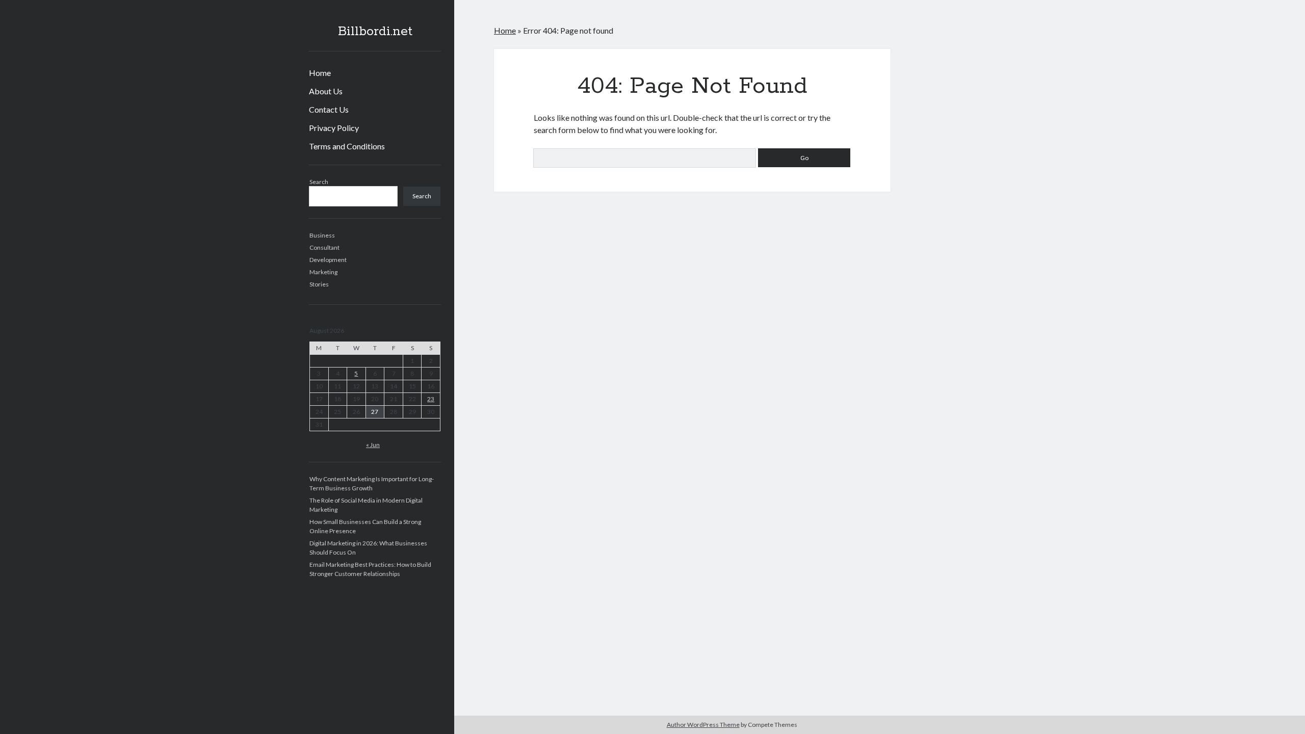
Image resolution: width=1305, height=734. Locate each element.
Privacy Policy (334, 128)
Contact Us (329, 109)
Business (322, 235)
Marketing (323, 272)
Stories (319, 284)
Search (318, 182)
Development (328, 260)
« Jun (373, 445)
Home (320, 72)
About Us (326, 91)
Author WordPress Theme (703, 724)
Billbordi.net (375, 31)
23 (430, 399)
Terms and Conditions (347, 146)
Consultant (324, 247)
